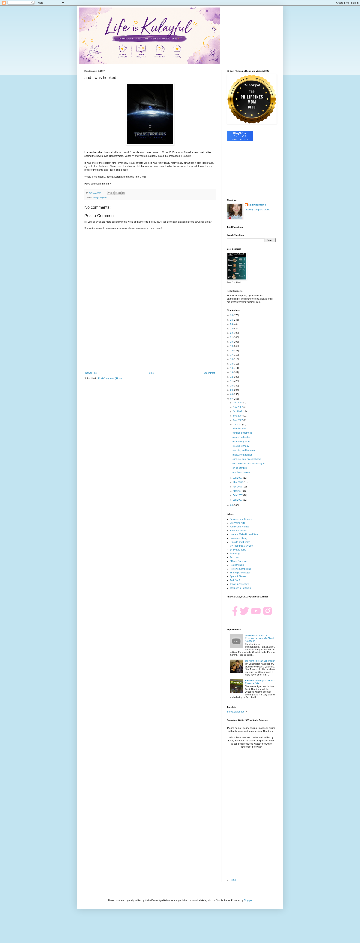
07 (231, 399)
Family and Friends (239, 526)
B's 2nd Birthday (240, 446)
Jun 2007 (238, 478)
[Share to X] (116, 193)
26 (231, 315)
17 (231, 355)
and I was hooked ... (242, 472)
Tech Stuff (235, 580)
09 (231, 390)
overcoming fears (241, 441)
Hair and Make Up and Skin (244, 534)
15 (231, 363)
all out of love (239, 428)
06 (231, 505)
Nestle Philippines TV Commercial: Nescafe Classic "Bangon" (260, 638)
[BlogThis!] (113, 193)
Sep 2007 (238, 415)
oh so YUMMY (239, 468)
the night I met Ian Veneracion (260, 661)
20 (231, 341)
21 (231, 337)
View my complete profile (257, 209)
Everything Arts (100, 197)
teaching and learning (243, 450)
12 (231, 377)
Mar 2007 (238, 491)
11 (231, 381)
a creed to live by (241, 437)
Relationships (237, 565)
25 (231, 320)
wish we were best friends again (248, 463)
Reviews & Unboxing (240, 569)
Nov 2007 (238, 407)
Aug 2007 (238, 420)
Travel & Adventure (239, 584)
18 (231, 350)
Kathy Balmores (257, 204)
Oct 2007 (238, 411)
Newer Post (91, 373)
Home (151, 373)
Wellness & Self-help (240, 588)
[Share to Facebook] (120, 193)
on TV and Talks (238, 549)
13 (231, 372)
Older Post (209, 373)
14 (231, 368)
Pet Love (234, 557)
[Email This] (109, 193)
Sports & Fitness (238, 576)
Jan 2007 (238, 500)
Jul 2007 (237, 424)
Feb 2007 (238, 495)
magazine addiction (242, 454)
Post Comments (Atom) (110, 378)
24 (231, 324)
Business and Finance (241, 519)
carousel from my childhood (246, 459)
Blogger (248, 900)
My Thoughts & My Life (241, 546)
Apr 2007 (238, 486)
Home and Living (238, 538)
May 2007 (238, 482)
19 (231, 346)
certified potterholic (242, 433)
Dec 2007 (238, 402)
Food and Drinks (238, 530)
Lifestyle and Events (240, 542)
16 (231, 359)
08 (231, 394)
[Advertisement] (150, 340)
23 (231, 328)
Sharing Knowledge (240, 572)
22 (231, 333)
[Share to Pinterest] (123, 193)
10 (231, 385)
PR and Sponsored (239, 561)
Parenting (235, 553)
